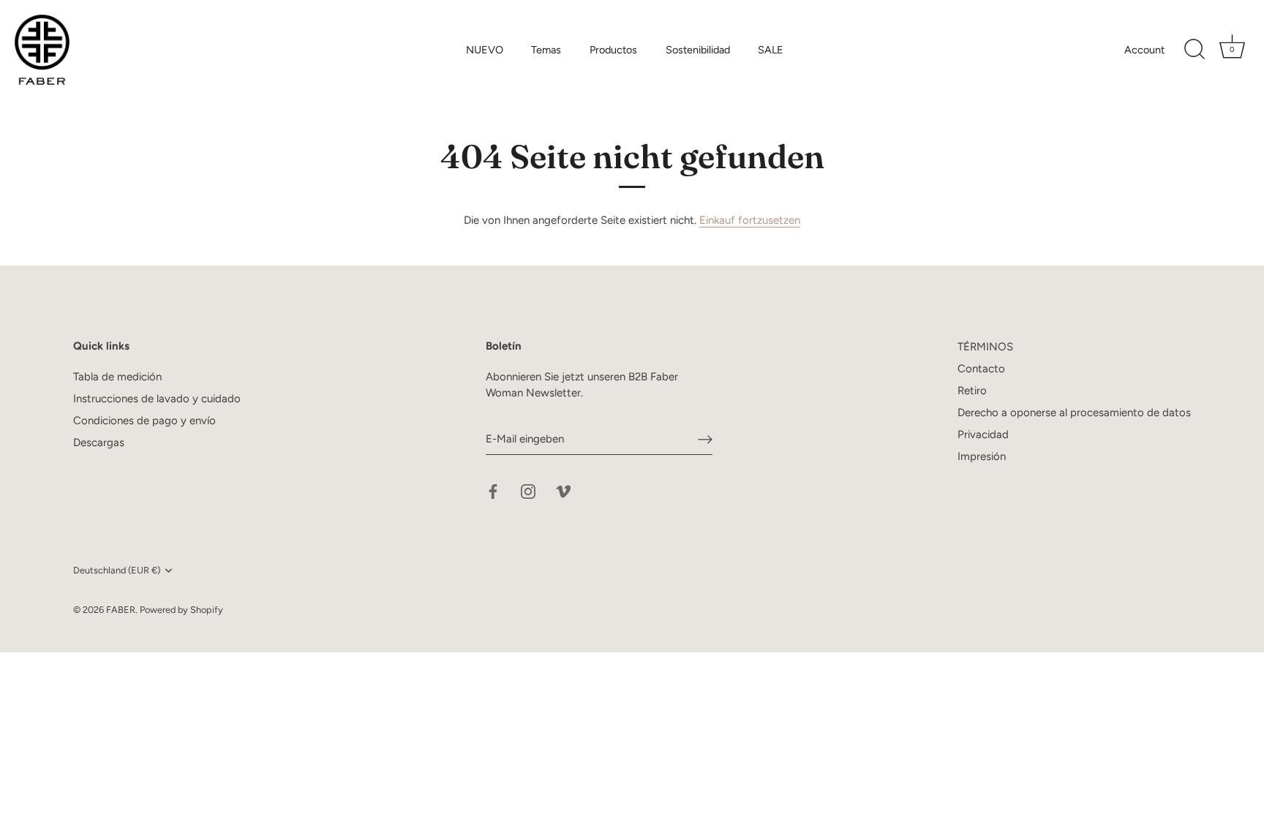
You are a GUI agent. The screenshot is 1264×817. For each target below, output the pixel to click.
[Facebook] (493, 490)
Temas (546, 49)
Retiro (972, 390)
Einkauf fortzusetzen (749, 220)
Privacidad (983, 434)
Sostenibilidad (698, 49)
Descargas (98, 442)
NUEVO (484, 49)
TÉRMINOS (985, 346)
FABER (120, 609)
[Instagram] (528, 490)
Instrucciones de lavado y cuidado (157, 398)
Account (1144, 49)
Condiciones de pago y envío (144, 420)
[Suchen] (1194, 50)
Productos (613, 49)
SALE (770, 49)
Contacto (981, 368)
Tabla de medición (117, 376)
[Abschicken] (705, 439)
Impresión (982, 456)
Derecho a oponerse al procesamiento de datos (1074, 412)
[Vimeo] (563, 490)
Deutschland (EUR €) (116, 570)
